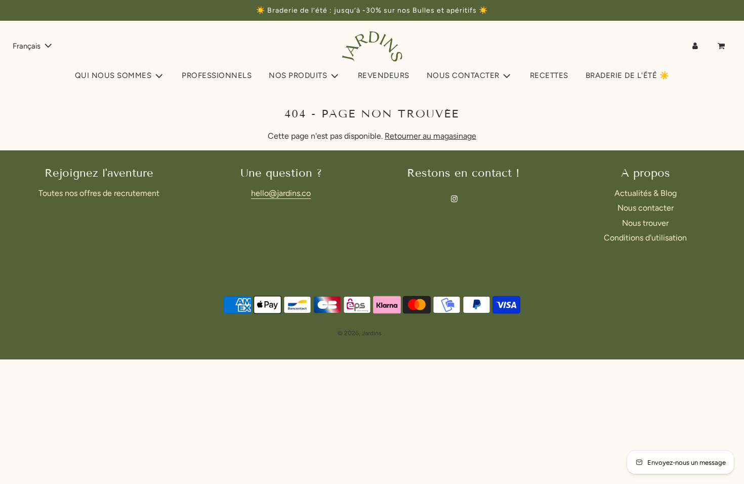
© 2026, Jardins (360, 333)
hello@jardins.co (281, 193)
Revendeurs (383, 75)
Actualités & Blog (645, 193)
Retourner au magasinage (430, 136)
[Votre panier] (722, 46)
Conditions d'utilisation (645, 238)
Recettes (549, 75)
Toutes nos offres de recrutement (98, 193)
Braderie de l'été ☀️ (628, 75)
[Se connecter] (695, 46)
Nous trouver (645, 223)
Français (28, 46)
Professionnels (217, 75)
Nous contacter (645, 208)
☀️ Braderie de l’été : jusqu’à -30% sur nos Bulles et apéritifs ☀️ (372, 10)
